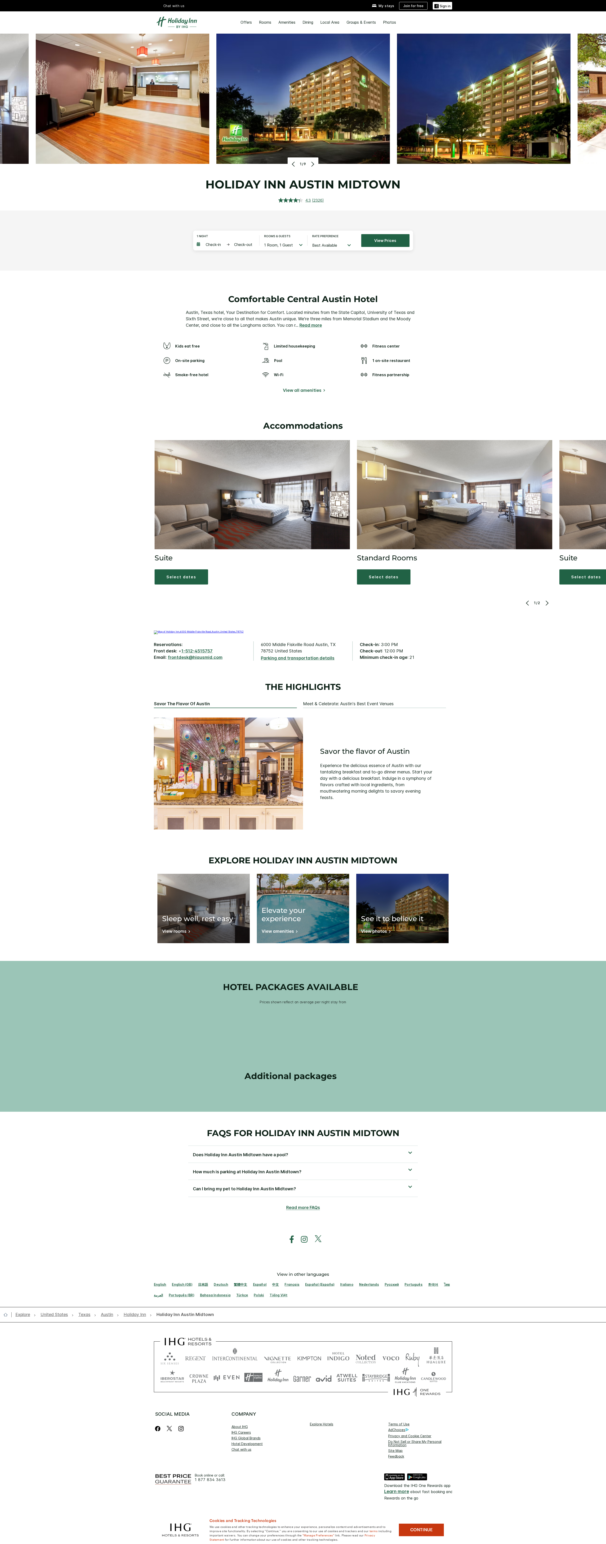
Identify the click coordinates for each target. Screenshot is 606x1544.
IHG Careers (241, 1432)
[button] (442, 5)
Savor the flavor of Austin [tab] (182, 703)
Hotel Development (247, 1444)
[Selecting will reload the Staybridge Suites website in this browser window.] (376, 1377)
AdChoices (396, 1430)
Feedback (396, 1456)
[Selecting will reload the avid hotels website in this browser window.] (324, 1377)
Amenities (286, 22)
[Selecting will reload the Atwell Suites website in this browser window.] (346, 1377)
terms (374, 1531)
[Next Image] (312, 164)
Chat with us (241, 1449)
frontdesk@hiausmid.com (195, 657)
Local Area (329, 22)
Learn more (396, 1491)
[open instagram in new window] (301, 1239)
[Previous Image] (294, 164)
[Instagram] (181, 1428)
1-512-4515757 (197, 650)
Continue (421, 1530)
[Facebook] (158, 1428)
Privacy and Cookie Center (409, 1436)
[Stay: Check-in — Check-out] (225, 244)
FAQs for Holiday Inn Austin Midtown (303, 1133)
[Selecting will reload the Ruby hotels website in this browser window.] (412, 1357)
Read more (310, 325)
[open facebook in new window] (289, 1239)
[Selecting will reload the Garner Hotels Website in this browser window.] (302, 1377)
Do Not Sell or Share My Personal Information (414, 1443)
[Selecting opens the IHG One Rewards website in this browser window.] (417, 1392)
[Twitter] (169, 1428)
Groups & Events (361, 22)
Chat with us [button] (174, 6)
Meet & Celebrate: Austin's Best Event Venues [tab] (348, 703)
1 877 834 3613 (210, 1479)
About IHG (240, 1427)
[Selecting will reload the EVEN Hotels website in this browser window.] (227, 1377)
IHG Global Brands (246, 1438)
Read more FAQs (303, 1207)
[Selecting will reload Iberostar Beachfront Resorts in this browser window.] (172, 1377)
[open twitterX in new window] (316, 1239)
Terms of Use (399, 1424)
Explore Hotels (321, 1424)
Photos (389, 22)
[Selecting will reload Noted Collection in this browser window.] (366, 1357)
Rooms (265, 22)
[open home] (7, 1314)
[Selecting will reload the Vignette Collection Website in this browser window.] (277, 1357)
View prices (385, 240)
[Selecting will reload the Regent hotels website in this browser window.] (195, 1357)
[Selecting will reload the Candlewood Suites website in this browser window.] (433, 1377)
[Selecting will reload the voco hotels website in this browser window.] (390, 1357)
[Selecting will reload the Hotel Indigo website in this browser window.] (338, 1357)
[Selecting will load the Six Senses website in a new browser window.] (170, 1357)
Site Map (395, 1451)
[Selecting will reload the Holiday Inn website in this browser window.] (278, 1377)
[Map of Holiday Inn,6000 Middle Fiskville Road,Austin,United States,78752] (199, 631)
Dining (308, 22)
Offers (246, 22)
